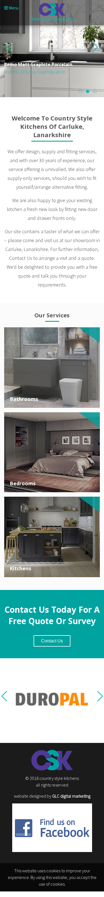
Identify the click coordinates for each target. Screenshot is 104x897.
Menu (13, 8)
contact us (52, 641)
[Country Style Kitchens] (52, 9)
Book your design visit (52, 19)
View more (52, 367)
